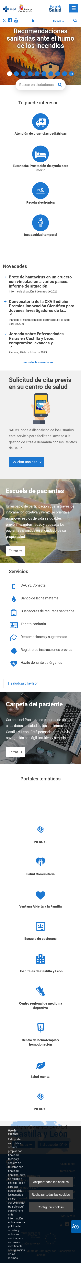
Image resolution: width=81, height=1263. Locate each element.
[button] (71, 73)
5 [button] (37, 73)
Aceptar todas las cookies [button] (51, 1182)
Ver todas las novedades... (39, 362)
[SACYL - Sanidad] (9, 8)
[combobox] (61, 20)
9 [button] (64, 73)
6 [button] (43, 73)
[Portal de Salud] (55, 8)
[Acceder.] (34, 20)
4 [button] (30, 73)
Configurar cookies (51, 1207)
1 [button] (9, 73)
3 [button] (23, 73)
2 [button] (16, 73)
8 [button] (57, 73)
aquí (20, 1206)
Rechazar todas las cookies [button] (51, 1194)
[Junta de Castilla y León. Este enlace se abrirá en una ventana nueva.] (25, 8)
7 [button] (50, 73)
